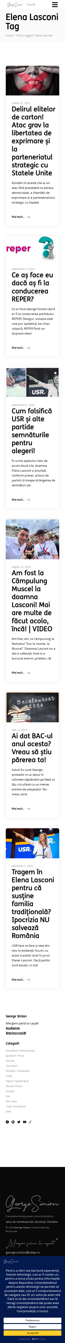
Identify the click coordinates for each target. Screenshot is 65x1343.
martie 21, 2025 (21, 103)
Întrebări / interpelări (17, 1071)
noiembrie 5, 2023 (22, 866)
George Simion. (22, 1227)
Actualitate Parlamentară (20, 1050)
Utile (8, 1111)
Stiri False (11, 1101)
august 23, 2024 (21, 567)
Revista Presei (14, 1086)
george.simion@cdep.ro (23, 1252)
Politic (9, 1076)
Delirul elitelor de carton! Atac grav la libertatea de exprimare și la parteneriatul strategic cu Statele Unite (33, 141)
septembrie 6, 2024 (23, 405)
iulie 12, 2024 (19, 730)
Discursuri (11, 1066)
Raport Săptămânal (17, 1081)
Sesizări (10, 1091)
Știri (8, 1096)
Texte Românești (16, 1106)
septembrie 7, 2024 (23, 269)
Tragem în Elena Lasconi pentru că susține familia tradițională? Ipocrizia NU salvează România (33, 904)
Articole (10, 1060)
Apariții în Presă (15, 1055)
